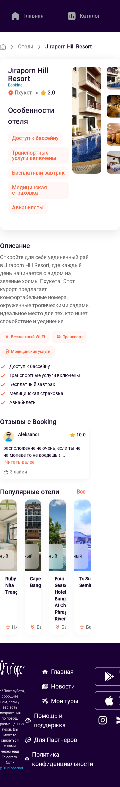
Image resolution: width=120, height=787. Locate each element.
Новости (63, 686)
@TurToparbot (11, 768)
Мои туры (64, 701)
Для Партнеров (55, 739)
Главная (62, 671)
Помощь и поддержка (50, 720)
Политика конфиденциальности (62, 759)
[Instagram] (103, 720)
